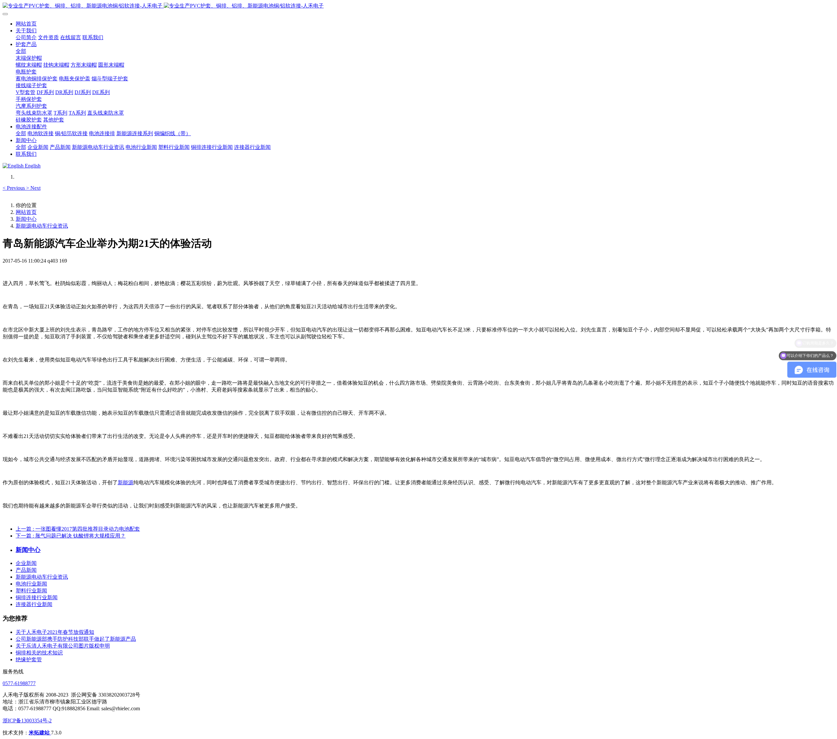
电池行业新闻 (31, 583)
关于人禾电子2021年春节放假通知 (55, 632)
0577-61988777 (19, 683)
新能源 (125, 482)
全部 (21, 51)
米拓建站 (40, 732)
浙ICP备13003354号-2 (27, 720)
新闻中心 (26, 219)
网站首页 (26, 23)
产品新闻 (26, 570)
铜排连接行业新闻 (37, 597)
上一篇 (78, 529)
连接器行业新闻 (34, 604)
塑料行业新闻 (31, 590)
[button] (14, 188)
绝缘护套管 (29, 659)
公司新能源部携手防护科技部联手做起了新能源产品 (76, 639)
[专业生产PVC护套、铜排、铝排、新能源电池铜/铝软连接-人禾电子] (418, 6)
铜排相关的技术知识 (39, 652)
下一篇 (71, 535)
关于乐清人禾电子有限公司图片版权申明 (63, 646)
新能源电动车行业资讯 (42, 226)
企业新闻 (26, 563)
